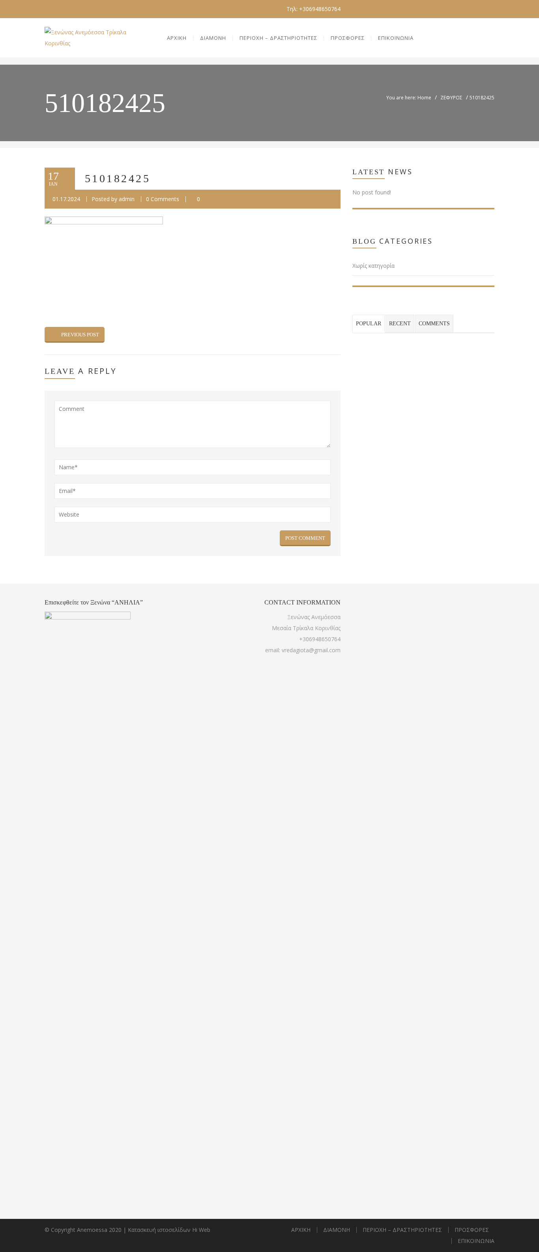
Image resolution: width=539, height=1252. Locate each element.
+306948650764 (320, 639)
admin (127, 199)
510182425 (117, 178)
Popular (368, 324)
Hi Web (201, 1229)
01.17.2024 (66, 199)
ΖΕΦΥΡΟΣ (451, 97)
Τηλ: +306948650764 (313, 9)
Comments (434, 324)
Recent (400, 324)
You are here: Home (408, 97)
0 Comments (162, 199)
